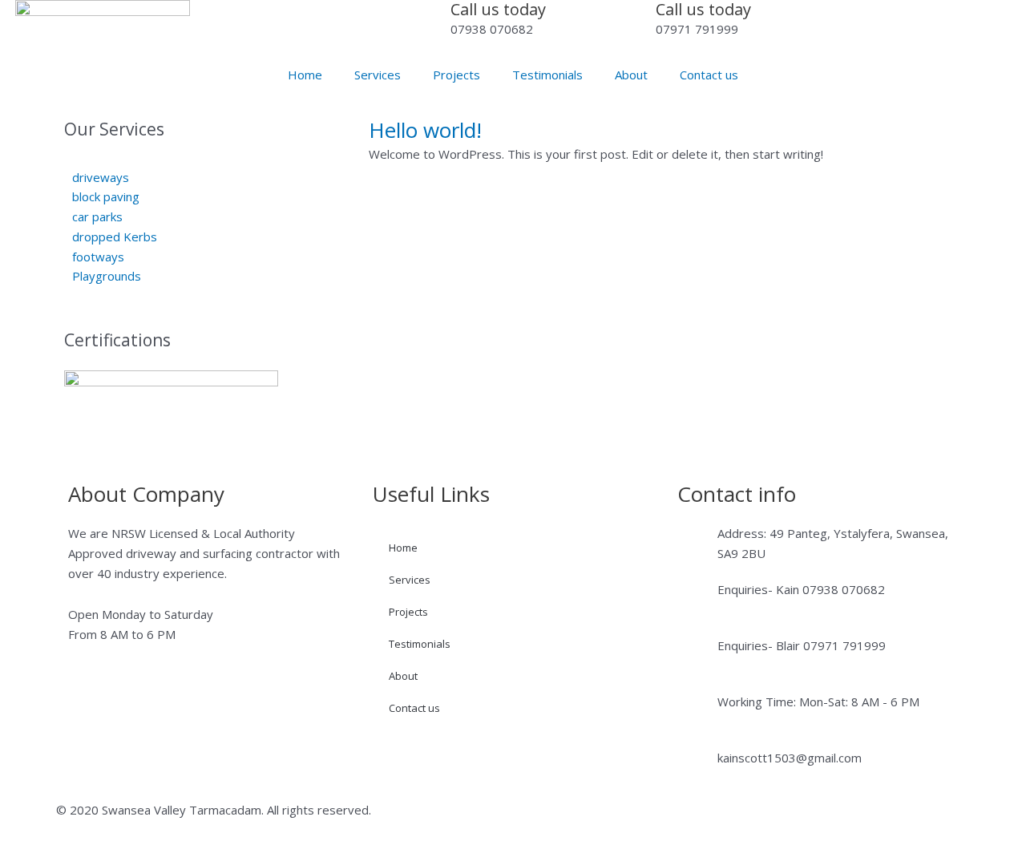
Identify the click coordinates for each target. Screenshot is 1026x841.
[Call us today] (430, 20)
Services (377, 75)
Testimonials (547, 75)
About (631, 75)
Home (305, 75)
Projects (456, 75)
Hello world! (425, 129)
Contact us (709, 75)
